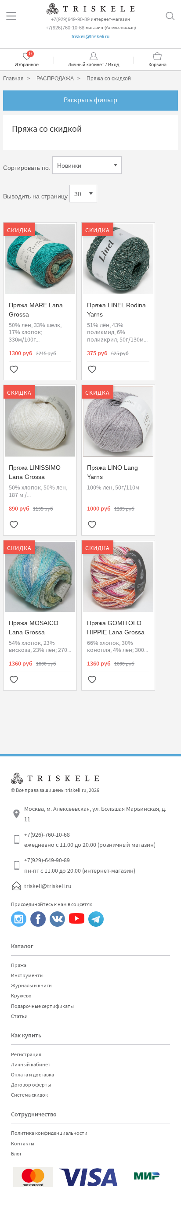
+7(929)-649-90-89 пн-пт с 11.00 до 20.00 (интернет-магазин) (79, 865)
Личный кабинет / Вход (93, 64)
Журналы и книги (31, 985)
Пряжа (18, 965)
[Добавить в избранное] (13, 370)
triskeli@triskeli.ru (90, 36)
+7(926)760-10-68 (65, 27)
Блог (16, 1153)
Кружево (21, 995)
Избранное (26, 64)
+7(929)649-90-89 (70, 19)
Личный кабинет (31, 1064)
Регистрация (26, 1054)
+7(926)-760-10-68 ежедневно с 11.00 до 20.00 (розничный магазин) (90, 840)
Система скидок (29, 1094)
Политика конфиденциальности (49, 1133)
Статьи (19, 1016)
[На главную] (90, 7)
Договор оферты (31, 1084)
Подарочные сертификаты (42, 1006)
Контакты (22, 1143)
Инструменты (27, 975)
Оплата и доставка (32, 1074)
